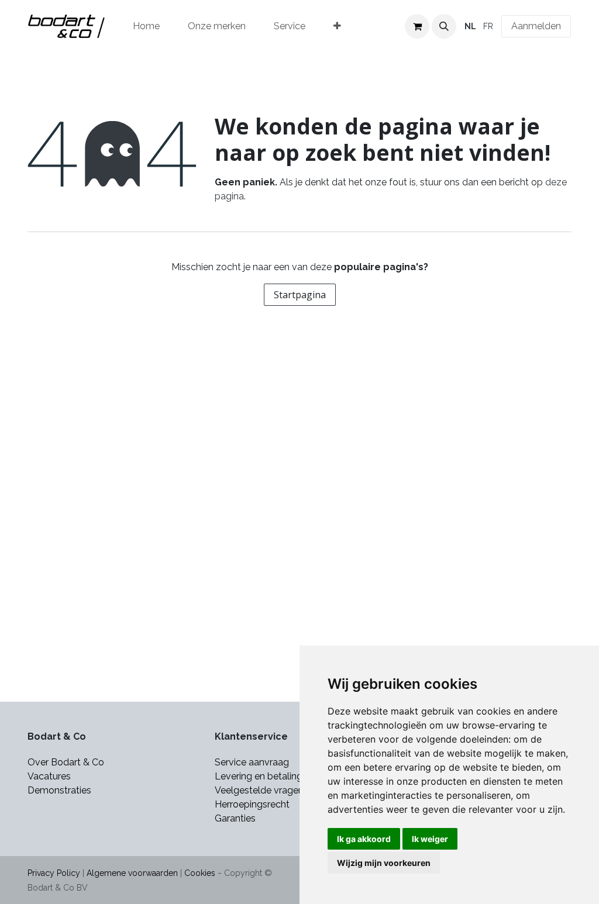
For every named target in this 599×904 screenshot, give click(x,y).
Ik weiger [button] (430, 839)
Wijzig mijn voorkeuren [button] (384, 863)
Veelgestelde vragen (259, 790)
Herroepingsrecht (252, 804)
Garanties (236, 818)
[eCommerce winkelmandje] (417, 26)
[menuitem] (146, 26)
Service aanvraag (252, 762)
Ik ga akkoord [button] (364, 839)
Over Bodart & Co (65, 762)
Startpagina (300, 294)
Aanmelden (536, 26)
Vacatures (49, 776)
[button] (444, 26)
